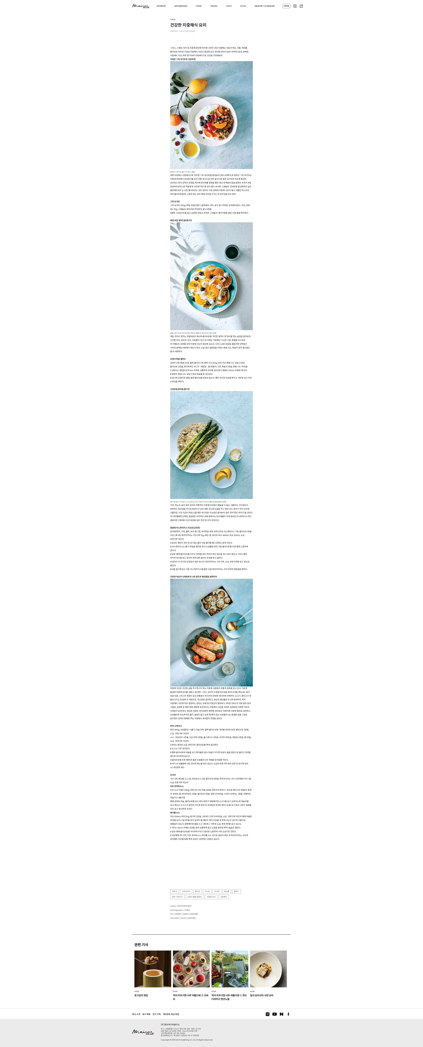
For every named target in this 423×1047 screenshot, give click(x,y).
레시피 (197, 891)
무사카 (217, 891)
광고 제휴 (146, 1014)
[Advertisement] (211, 869)
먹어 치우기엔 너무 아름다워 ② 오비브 (190, 997)
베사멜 (226, 891)
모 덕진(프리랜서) (189, 31)
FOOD (172, 19)
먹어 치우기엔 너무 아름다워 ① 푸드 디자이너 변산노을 (229, 997)
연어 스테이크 (177, 897)
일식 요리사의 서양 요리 (261, 995)
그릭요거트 (186, 891)
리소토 (207, 891)
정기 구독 (157, 1014)
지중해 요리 (211, 897)
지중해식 (223, 897)
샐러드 (236, 891)
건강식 (174, 891)
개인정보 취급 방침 (171, 1014)
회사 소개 (136, 1014)
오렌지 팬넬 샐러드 (194, 897)
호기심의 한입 (141, 995)
